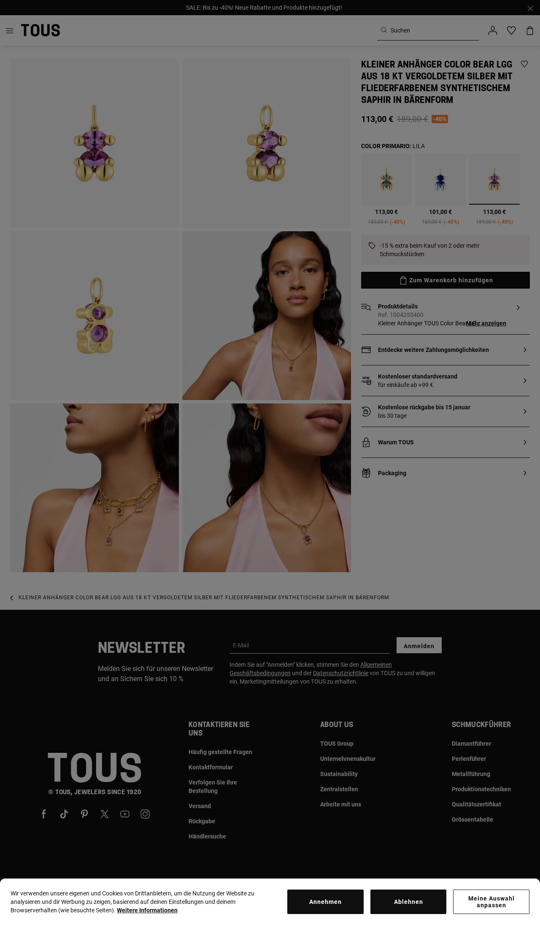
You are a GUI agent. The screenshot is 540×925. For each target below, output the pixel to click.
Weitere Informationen (147, 910)
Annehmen (325, 901)
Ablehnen (408, 901)
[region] (270, 902)
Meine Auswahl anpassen (491, 902)
